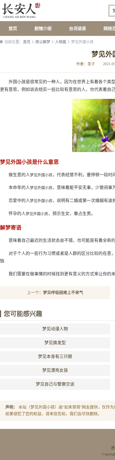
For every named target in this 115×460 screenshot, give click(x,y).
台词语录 (77, 28)
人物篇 (60, 42)
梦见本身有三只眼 (55, 356)
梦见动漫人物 (55, 329)
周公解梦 (42, 42)
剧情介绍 (43, 28)
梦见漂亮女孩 (55, 370)
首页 (13, 28)
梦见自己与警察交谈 (55, 384)
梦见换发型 (55, 342)
